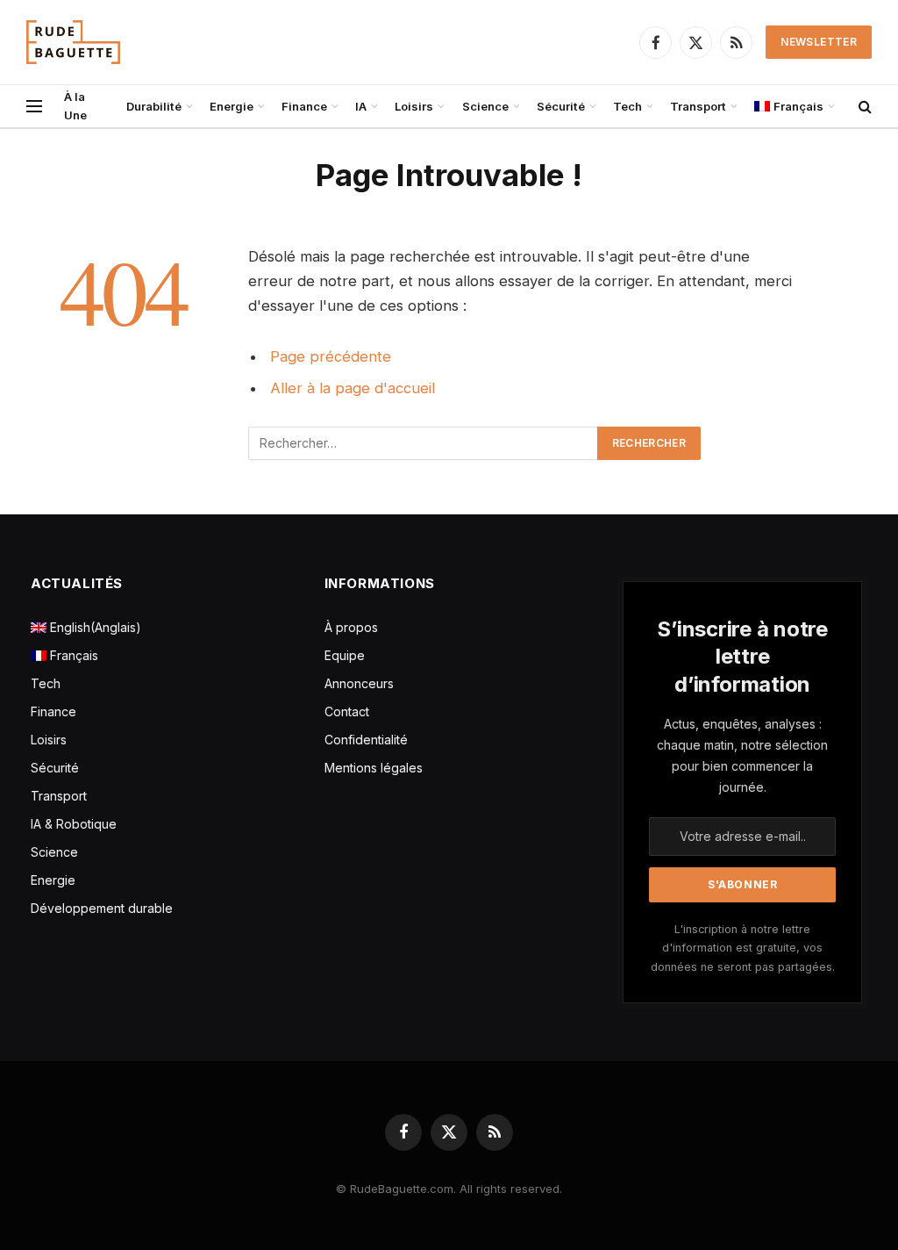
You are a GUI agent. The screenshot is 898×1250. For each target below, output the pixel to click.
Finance (304, 106)
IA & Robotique (74, 823)
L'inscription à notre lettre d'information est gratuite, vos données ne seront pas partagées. (743, 948)
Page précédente (330, 356)
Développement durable (102, 908)
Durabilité (154, 106)
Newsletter (818, 41)
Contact (346, 711)
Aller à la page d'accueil (352, 388)
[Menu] (34, 106)
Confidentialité (366, 739)
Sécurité (561, 106)
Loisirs (414, 106)
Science (485, 106)
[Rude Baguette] (73, 42)
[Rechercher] (863, 106)
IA (361, 106)
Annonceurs (359, 683)
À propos (351, 627)
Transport (698, 106)
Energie (231, 106)
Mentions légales (373, 767)
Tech (627, 106)
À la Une (75, 106)
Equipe (344, 655)
